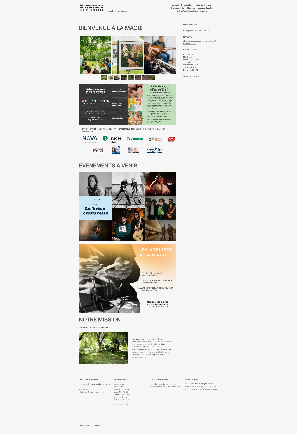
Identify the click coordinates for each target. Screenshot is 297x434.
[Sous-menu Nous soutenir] (194, 5)
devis (165, 384)
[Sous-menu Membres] (196, 8)
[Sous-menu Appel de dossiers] (211, 5)
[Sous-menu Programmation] (186, 8)
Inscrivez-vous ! (189, 43)
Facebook (112, 11)
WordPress (95, 425)
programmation (194, 31)
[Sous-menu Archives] (199, 11)
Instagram (122, 11)
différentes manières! (208, 389)
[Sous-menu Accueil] (179, 5)
